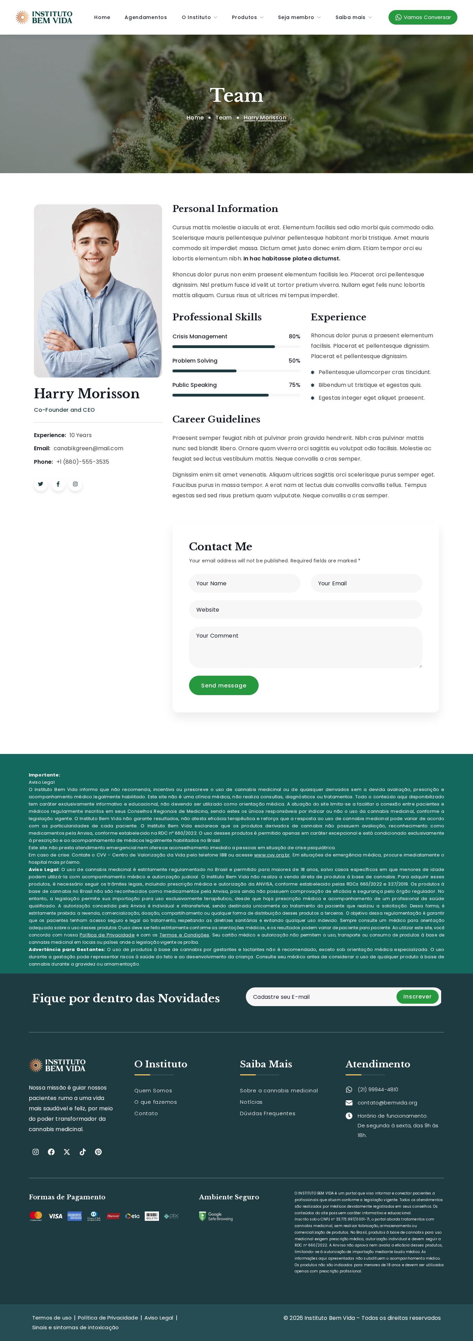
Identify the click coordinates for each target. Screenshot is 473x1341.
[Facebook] (51, 1152)
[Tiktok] (83, 1152)
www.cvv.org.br (272, 855)
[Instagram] (36, 1152)
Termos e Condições (184, 935)
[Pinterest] (98, 1152)
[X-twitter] (67, 1152)
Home (195, 118)
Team (223, 118)
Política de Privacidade (107, 935)
